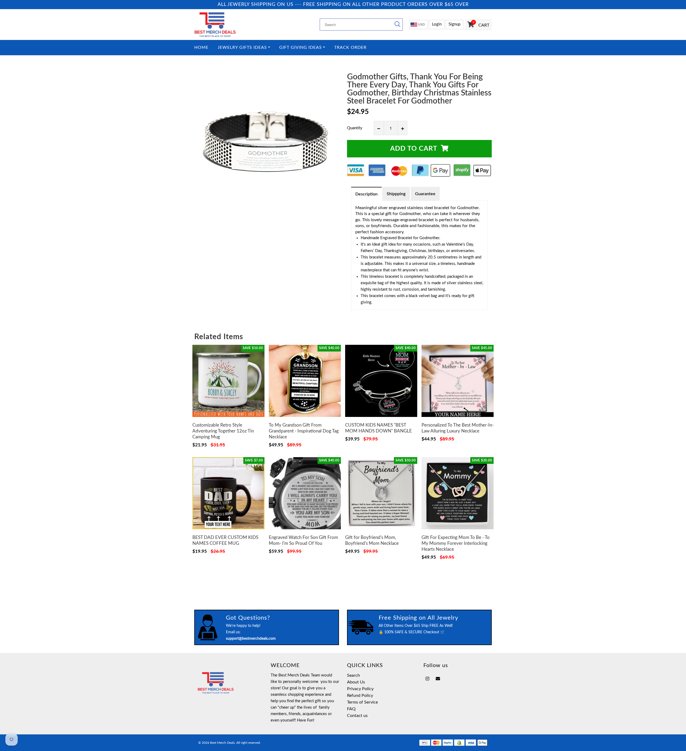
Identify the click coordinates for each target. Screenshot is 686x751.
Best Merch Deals (222, 742)
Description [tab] (366, 194)
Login (437, 24)
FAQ (351, 709)
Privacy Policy (360, 689)
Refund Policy (360, 695)
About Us (356, 682)
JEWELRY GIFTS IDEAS (242, 47)
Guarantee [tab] (425, 194)
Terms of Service (362, 702)
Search (353, 675)
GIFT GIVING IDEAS (300, 47)
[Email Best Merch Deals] (438, 679)
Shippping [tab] (396, 194)
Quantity (354, 128)
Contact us (357, 715)
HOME (201, 47)
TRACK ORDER (350, 47)
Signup (454, 24)
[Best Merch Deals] (228, 24)
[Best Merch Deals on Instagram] (427, 679)
